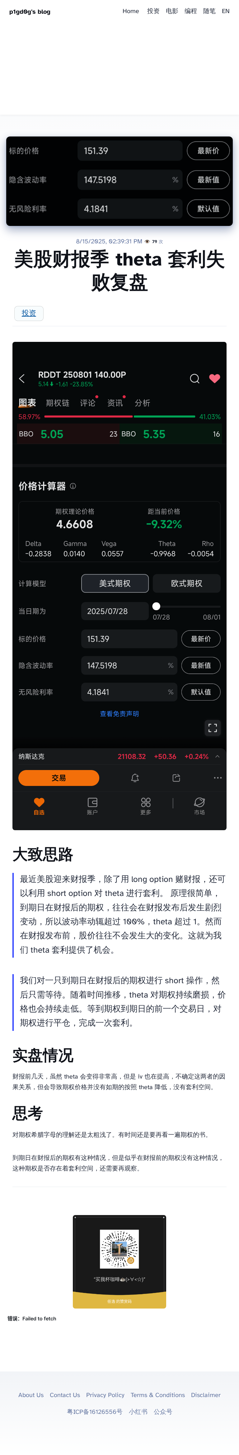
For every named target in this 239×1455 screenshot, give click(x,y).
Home (131, 11)
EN (226, 11)
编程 (191, 11)
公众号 (163, 1412)
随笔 (209, 11)
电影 (172, 11)
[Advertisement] (119, 71)
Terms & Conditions (158, 1395)
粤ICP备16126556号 (95, 1412)
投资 (153, 11)
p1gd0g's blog (29, 12)
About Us (31, 1395)
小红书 (138, 1412)
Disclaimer (206, 1395)
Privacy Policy (105, 1395)
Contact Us (65, 1395)
